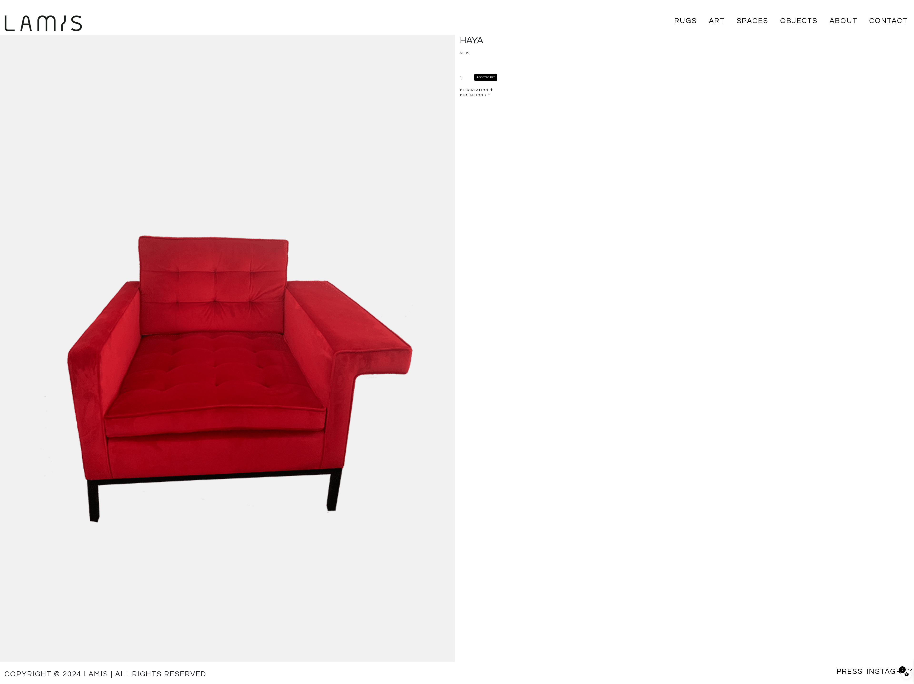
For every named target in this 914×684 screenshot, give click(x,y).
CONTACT (888, 21)
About (844, 21)
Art (717, 21)
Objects (799, 21)
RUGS (685, 21)
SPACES (752, 21)
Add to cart (486, 77)
